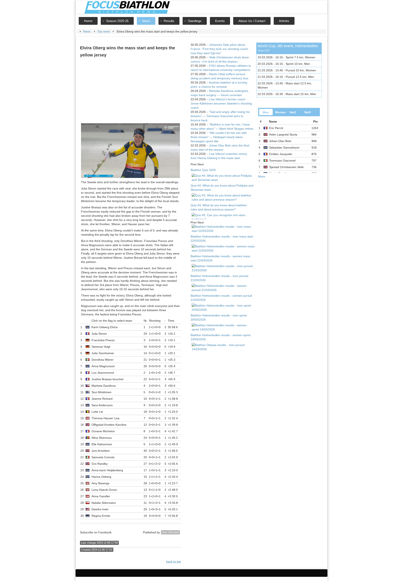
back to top (173, 561)
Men (266, 112)
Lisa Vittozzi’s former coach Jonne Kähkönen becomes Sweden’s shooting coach (221, 103)
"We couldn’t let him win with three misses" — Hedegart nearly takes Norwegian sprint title (219, 137)
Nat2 (307, 112)
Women (280, 112)
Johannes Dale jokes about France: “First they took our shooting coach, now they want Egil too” (220, 49)
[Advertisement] (130, 90)
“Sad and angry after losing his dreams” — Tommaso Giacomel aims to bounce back (220, 116)
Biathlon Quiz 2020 (203, 170)
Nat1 (293, 112)
